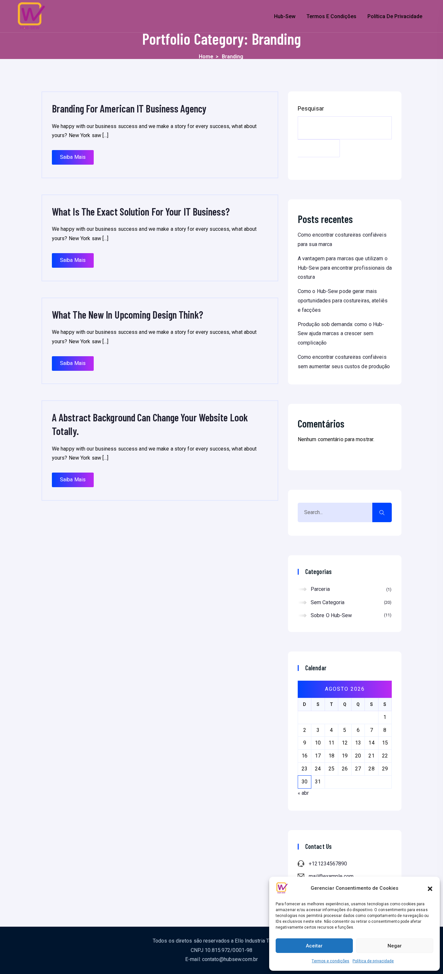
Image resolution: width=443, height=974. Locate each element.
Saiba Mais (73, 157)
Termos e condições (330, 961)
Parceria (350, 589)
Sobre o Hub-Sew (350, 615)
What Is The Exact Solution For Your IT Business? (141, 211)
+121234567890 (328, 864)
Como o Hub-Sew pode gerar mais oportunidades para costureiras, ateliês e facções (343, 300)
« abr (303, 793)
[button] (430, 888)
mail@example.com (331, 876)
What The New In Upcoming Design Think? (127, 314)
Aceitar (314, 946)
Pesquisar (311, 108)
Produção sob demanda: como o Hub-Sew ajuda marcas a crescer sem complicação (341, 333)
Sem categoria (350, 602)
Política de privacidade (373, 961)
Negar (395, 946)
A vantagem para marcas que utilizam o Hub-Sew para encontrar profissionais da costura (345, 267)
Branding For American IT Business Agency (129, 108)
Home (206, 56)
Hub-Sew (284, 16)
